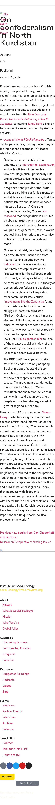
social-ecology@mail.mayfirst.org (21, 590)
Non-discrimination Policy (16, 792)
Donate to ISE (11, 755)
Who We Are (11, 622)
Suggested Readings (16, 674)
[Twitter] (16, 765)
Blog (5, 691)
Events (4, 701)
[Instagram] (29, 765)
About (4, 600)
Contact (8, 743)
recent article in (23, 139)
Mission (7, 616)
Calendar (8, 660)
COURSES (6, 638)
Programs (9, 654)
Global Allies (11, 628)
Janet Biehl (34, 123)
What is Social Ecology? (18, 610)
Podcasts (9, 680)
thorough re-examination (38, 165)
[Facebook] (9, 765)
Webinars (9, 705)
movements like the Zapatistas (25, 301)
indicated (10, 264)
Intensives (9, 717)
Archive (8, 723)
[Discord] (3, 765)
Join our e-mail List (15, 749)
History (7, 605)
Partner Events (12, 711)
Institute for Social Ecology (17, 586)
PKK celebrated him (29, 339)
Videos (7, 686)
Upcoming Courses (15, 642)
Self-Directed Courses (17, 648)
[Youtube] (22, 765)
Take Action (7, 738)
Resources (7, 669)
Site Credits (7, 797)
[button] (27, 5)
